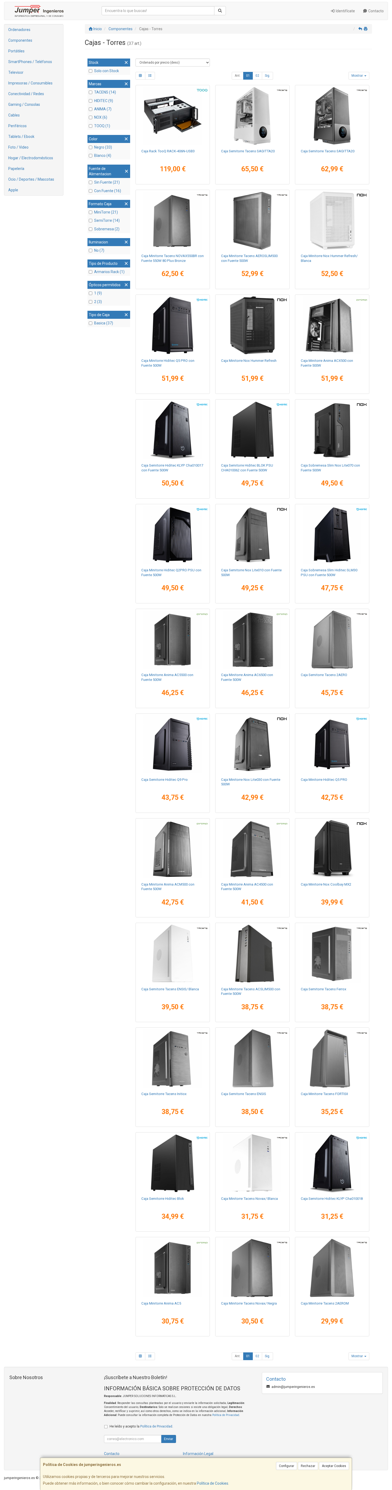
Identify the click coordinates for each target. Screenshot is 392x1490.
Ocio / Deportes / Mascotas (31, 179)
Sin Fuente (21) (107, 182)
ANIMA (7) (102, 109)
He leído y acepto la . (141, 1426)
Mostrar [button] (357, 75)
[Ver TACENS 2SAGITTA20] (332, 116)
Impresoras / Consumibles (30, 83)
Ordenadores (19, 30)
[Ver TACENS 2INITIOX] (172, 1058)
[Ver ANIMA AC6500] (252, 640)
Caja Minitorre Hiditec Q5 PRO (324, 780)
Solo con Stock (106, 71)
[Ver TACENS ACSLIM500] (252, 954)
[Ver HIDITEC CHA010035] (332, 535)
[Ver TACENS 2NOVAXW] (252, 1163)
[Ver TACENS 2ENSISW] (172, 954)
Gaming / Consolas (24, 104)
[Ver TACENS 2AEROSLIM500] (252, 221)
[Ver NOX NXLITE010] (252, 535)
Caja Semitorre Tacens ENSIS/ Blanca (170, 989)
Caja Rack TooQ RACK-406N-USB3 (168, 151)
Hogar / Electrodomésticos (30, 158)
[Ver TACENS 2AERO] (332, 640)
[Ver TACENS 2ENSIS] (252, 1058)
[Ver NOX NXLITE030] (252, 744)
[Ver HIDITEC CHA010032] (172, 535)
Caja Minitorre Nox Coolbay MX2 (326, 884)
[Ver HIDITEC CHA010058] (172, 1163)
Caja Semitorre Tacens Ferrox (323, 989)
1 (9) (98, 293)
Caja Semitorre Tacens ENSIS (243, 1094)
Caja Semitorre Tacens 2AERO (324, 675)
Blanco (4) (102, 155)
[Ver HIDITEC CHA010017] (172, 430)
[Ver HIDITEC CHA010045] (332, 744)
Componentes (20, 40)
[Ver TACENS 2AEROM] (332, 1268)
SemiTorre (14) (107, 220)
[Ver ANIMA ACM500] (172, 849)
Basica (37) (103, 323)
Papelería (16, 168)
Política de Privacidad (225, 1415)
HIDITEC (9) (103, 101)
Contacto (375, 11)
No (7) (99, 250)
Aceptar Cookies (334, 1466)
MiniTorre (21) (106, 212)
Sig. (267, 75)
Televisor (15, 72)
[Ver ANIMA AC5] (172, 1268)
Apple (13, 190)
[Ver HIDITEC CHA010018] (332, 1163)
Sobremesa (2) (106, 229)
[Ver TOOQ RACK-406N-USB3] (172, 116)
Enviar (168, 1439)
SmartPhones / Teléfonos (30, 62)
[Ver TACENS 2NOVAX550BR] (172, 221)
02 (257, 75)
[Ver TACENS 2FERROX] (332, 954)
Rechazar (308, 1466)
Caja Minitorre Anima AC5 (161, 1303)
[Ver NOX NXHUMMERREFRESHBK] (252, 325)
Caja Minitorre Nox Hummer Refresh (249, 361)
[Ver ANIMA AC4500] (252, 849)
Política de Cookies (212, 1483)
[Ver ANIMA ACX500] (332, 325)
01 (248, 75)
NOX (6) (100, 117)
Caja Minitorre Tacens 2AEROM (325, 1303)
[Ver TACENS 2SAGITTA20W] (252, 116)
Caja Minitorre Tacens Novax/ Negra (249, 1303)
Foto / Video (18, 147)
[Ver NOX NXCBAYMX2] (332, 849)
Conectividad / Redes (26, 94)
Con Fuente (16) (107, 191)
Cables (14, 115)
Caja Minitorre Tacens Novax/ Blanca (249, 1199)
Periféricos (17, 126)
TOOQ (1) (102, 126)
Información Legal (198, 1454)
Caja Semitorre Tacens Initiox (164, 1094)
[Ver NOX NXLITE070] (332, 430)
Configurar (286, 1466)
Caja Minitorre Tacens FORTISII (324, 1094)
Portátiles (16, 51)
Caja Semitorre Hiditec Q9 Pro (164, 780)
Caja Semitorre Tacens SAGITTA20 (248, 151)
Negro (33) (103, 147)
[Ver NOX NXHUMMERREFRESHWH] (332, 221)
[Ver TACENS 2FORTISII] (332, 1058)
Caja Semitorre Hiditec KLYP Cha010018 (332, 1199)
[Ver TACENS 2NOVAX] (252, 1268)
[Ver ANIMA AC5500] (172, 640)
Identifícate (345, 11)
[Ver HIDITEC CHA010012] (172, 744)
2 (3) (98, 302)
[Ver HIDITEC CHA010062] (252, 430)
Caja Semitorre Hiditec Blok (162, 1199)
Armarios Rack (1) (109, 272)
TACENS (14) (105, 92)
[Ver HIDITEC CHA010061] (172, 325)
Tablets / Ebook (21, 136)
